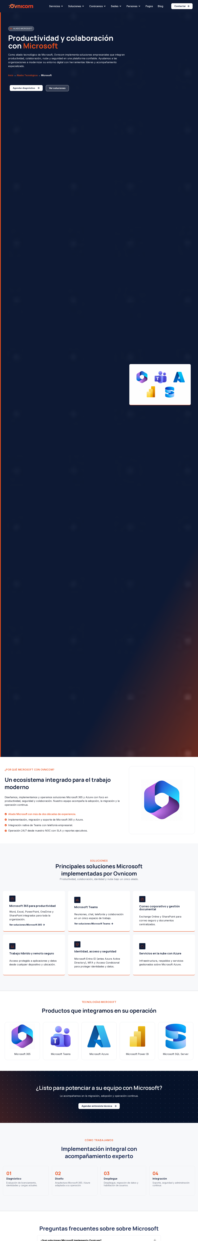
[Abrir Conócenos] (104, 6)
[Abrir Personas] (139, 6)
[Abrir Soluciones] (83, 6)
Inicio (10, 75)
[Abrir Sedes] (120, 6)
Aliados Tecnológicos (27, 75)
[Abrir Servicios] (62, 6)
